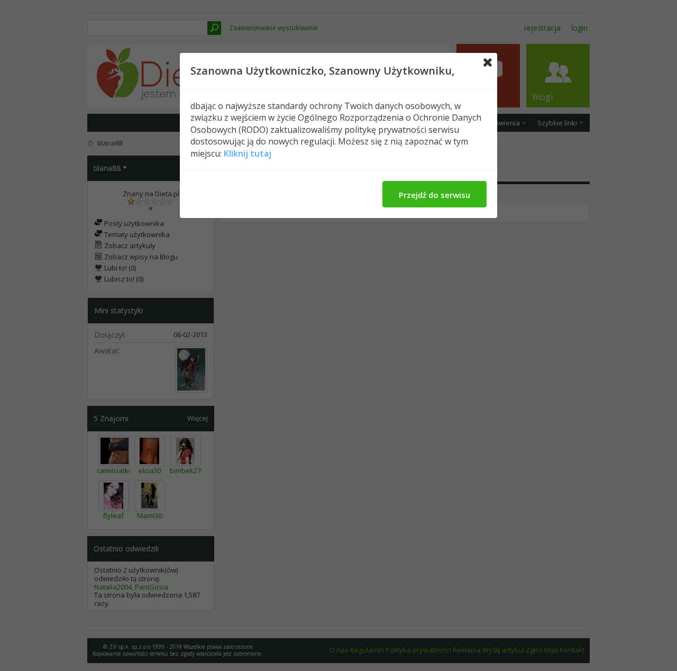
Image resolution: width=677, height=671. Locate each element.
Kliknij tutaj (247, 153)
